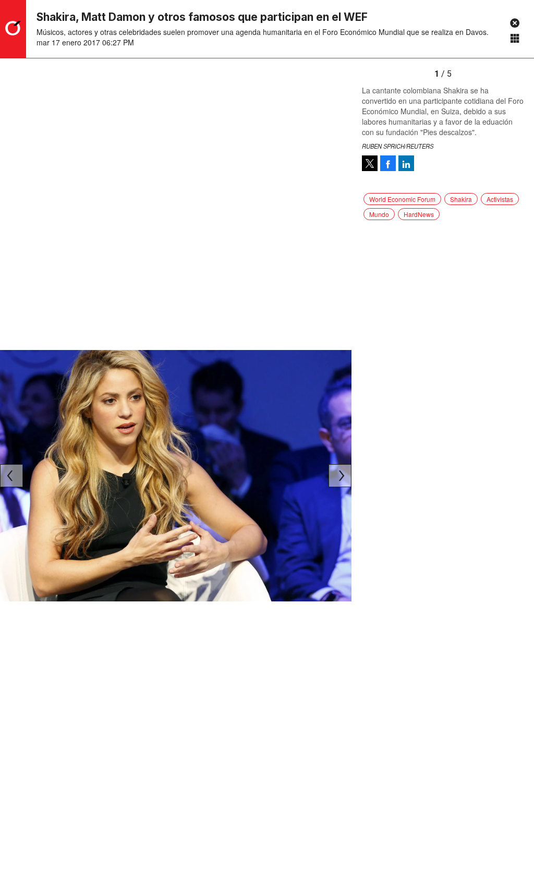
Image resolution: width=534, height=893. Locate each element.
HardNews (419, 214)
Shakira (461, 199)
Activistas (500, 199)
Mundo (379, 214)
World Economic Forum (402, 199)
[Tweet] (370, 163)
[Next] (340, 475)
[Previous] (11, 475)
